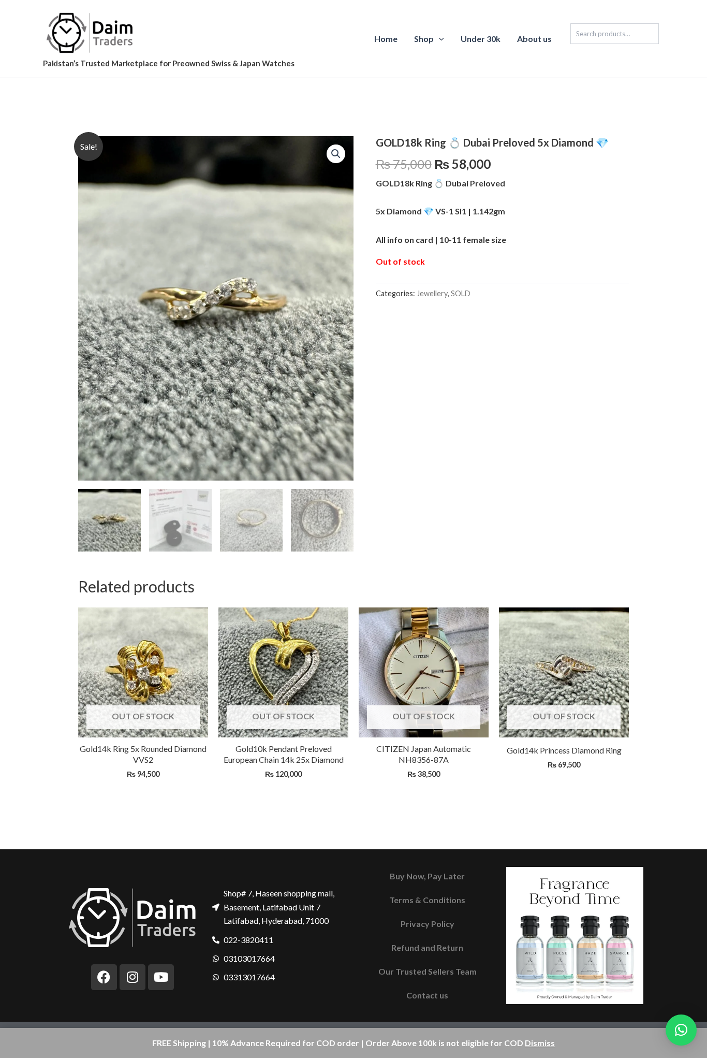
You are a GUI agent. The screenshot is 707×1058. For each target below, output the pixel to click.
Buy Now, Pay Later (427, 876)
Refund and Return (427, 947)
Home (385, 39)
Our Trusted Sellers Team (427, 971)
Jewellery (432, 293)
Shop (424, 39)
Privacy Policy (427, 924)
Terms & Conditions (427, 900)
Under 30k (480, 39)
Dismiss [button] (540, 1043)
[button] (439, 39)
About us (534, 39)
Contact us (427, 995)
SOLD (460, 293)
